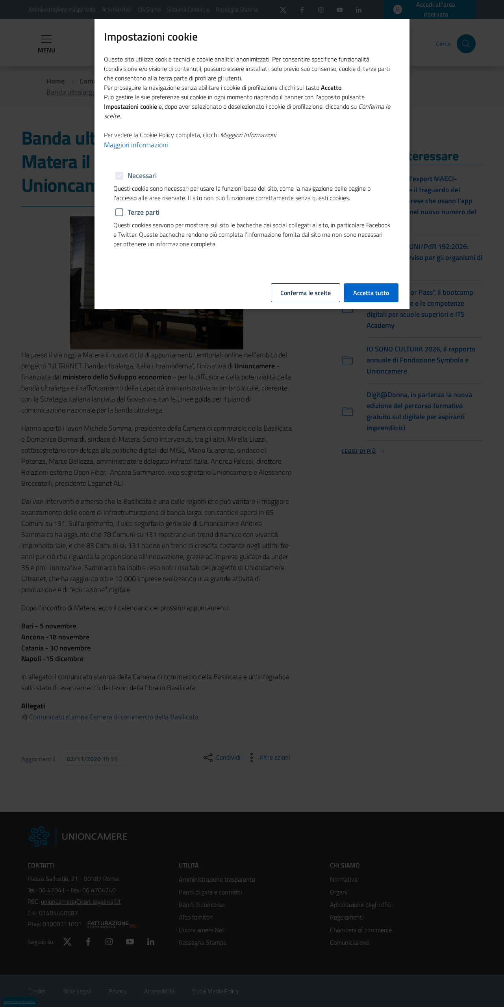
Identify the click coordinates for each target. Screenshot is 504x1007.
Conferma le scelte (305, 292)
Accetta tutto (371, 292)
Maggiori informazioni (136, 144)
